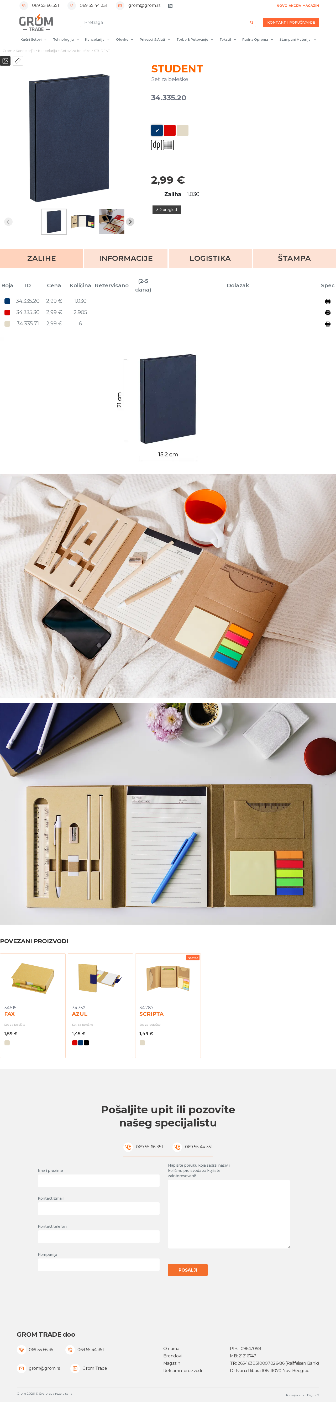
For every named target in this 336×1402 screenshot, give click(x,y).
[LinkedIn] (170, 6)
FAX (9, 1014)
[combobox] (163, 22)
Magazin (171, 1363)
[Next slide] (130, 222)
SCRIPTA (151, 1014)
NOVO (282, 6)
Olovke (122, 39)
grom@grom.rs (144, 5)
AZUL (79, 1014)
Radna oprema (255, 39)
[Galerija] (5, 61)
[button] (54, 222)
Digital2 (313, 1395)
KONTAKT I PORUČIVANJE (291, 22)
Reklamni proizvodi (182, 1370)
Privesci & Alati (152, 39)
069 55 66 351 (45, 5)
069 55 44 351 (93, 5)
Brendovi (172, 1355)
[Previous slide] (8, 222)
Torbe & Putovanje (192, 39)
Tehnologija (63, 39)
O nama (171, 1348)
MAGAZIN (310, 6)
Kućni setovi (31, 39)
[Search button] (251, 22)
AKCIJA (295, 6)
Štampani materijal (296, 39)
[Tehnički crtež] (18, 61)
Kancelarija (94, 39)
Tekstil (225, 39)
